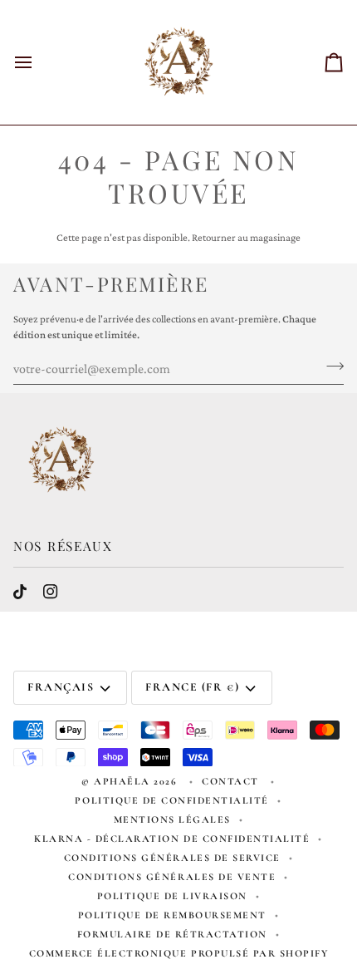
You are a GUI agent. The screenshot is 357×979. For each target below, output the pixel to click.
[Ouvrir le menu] (38, 62)
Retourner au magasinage (246, 237)
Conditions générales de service (172, 857)
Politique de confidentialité (172, 800)
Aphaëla (122, 781)
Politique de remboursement (172, 915)
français (60, 687)
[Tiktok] (20, 591)
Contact (232, 781)
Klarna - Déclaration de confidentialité (172, 838)
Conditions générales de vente (172, 877)
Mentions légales (172, 819)
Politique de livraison (172, 896)
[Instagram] (50, 591)
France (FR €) (192, 687)
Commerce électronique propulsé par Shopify (179, 953)
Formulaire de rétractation (172, 934)
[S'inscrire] (330, 366)
